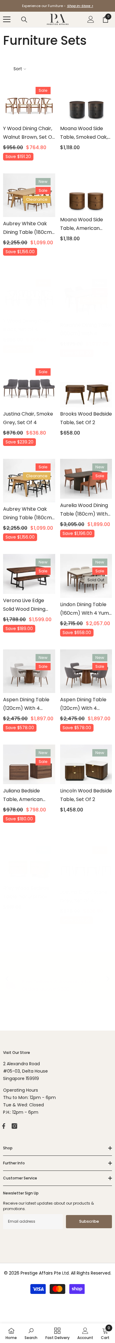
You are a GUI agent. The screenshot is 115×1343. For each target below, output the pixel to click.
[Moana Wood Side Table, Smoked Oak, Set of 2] (86, 102)
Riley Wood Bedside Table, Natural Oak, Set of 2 (26, 892)
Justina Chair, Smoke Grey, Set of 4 (28, 418)
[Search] (24, 19)
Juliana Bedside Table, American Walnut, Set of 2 (23, 795)
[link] (31, 1333)
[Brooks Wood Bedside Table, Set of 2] (86, 385)
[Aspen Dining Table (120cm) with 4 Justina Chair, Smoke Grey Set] (86, 671)
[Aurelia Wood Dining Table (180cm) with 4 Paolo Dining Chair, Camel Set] (86, 478)
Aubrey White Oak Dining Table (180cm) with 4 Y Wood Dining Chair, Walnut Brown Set (28, 228)
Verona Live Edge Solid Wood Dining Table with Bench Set (29, 605)
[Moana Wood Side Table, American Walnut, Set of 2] (86, 193)
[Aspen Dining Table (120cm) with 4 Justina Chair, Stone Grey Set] (29, 671)
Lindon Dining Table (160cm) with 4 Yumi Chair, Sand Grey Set (85, 609)
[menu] (6, 19)
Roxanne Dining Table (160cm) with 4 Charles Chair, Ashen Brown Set (86, 329)
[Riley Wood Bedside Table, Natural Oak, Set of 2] (29, 861)
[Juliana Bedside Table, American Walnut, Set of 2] (29, 764)
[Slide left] (7, 979)
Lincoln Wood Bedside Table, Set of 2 (86, 795)
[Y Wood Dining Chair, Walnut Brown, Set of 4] (29, 102)
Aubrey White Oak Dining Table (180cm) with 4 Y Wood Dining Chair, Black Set (28, 513)
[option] (57, 6)
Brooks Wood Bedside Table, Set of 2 (86, 418)
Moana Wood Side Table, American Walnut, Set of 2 (81, 224)
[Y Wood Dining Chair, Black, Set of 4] (29, 294)
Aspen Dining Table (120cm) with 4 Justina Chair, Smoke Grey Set (85, 704)
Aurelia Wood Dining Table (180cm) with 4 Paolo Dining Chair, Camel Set (84, 510)
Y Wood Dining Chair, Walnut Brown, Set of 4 (28, 133)
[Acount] (90, 19)
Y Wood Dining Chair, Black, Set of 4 (27, 325)
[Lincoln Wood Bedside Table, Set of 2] (86, 764)
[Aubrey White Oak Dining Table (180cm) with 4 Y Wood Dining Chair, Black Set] (29, 480)
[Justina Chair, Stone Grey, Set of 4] (86, 863)
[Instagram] (14, 1126)
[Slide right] (107, 979)
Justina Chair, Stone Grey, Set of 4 (84, 896)
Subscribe (89, 1221)
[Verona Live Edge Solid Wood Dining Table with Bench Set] (29, 574)
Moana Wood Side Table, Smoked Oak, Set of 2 (84, 133)
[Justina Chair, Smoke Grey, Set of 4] (29, 385)
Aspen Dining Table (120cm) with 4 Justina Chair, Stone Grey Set (27, 704)
